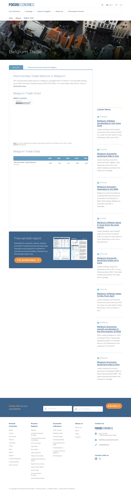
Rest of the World (37, 467)
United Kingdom (15, 458)
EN (116, 5)
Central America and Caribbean (38, 439)
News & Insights (44, 11)
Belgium (18, 18)
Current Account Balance (59, 452)
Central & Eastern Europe (37, 434)
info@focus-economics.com (109, 440)
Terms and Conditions (67, 489)
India (10, 446)
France (11, 440)
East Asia (34, 446)
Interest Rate (57, 436)
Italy (10, 449)
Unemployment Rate (59, 443)
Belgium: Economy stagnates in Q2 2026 (107, 188)
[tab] (16, 67)
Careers (78, 437)
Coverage (28, 11)
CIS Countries (36, 443)
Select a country (20, 98)
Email (75, 405)
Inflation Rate (58, 433)
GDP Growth (57, 430)
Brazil (11, 430)
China (11, 433)
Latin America (36, 453)
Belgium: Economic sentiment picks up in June (108, 260)
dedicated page (19, 86)
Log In (110, 5)
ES (121, 5)
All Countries (13, 465)
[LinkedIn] (96, 459)
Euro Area (12, 436)
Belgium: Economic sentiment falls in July (108, 155)
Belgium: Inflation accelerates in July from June (109, 123)
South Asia (35, 470)
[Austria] (23, 101)
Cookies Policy (52, 489)
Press (77, 434)
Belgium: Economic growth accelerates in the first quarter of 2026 (109, 329)
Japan (11, 452)
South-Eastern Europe (36, 474)
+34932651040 (104, 444)
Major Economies (37, 456)
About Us (59, 11)
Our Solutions (14, 11)
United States (14, 462)
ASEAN (33, 430)
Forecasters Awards (76, 11)
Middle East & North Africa (38, 460)
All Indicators (57, 456)
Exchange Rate (58, 440)
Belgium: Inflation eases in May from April (109, 294)
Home (11, 18)
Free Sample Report (26, 260)
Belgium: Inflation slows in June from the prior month (109, 225)
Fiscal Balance (58, 448)
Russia (11, 455)
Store (77, 430)
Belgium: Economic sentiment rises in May (108, 363)
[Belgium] (23, 103)
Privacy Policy (41, 489)
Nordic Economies (37, 464)
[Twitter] (100, 459)
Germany (12, 443)
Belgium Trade (29, 18)
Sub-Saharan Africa (37, 478)
